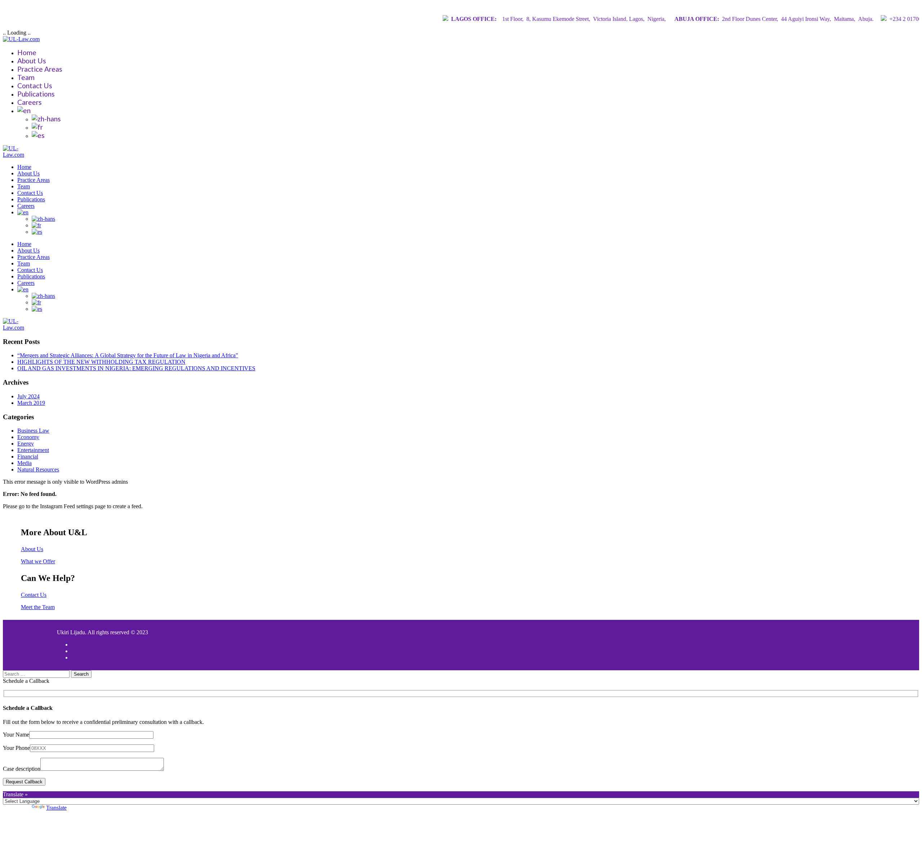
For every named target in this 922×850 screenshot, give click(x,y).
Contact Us (34, 85)
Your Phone (16, 748)
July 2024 (28, 396)
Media (24, 463)
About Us (31, 61)
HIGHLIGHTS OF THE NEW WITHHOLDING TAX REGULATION (101, 362)
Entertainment (33, 450)
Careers (29, 102)
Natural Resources (38, 469)
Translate (56, 808)
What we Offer (38, 561)
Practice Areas (39, 69)
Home (26, 52)
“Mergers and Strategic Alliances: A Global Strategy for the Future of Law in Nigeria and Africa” (127, 355)
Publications (36, 94)
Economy (28, 437)
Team (26, 77)
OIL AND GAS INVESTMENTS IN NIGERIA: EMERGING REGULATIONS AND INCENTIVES (136, 368)
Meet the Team (38, 607)
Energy (25, 443)
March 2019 (31, 403)
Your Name (16, 735)
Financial (27, 456)
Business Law (33, 431)
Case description (21, 769)
